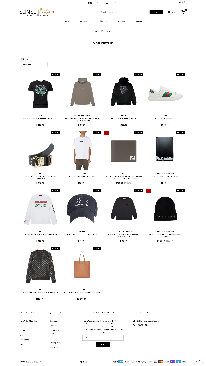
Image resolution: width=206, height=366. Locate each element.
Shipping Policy (55, 342)
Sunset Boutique (32, 362)
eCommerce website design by (68, 362)
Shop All (23, 326)
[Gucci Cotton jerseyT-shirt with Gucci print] (40, 208)
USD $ (182, 2)
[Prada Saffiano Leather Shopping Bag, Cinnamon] (82, 266)
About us (121, 21)
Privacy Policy (55, 347)
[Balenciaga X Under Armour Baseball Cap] (82, 208)
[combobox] (125, 12)
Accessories (24, 340)
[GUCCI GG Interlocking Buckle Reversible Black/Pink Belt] (40, 150)
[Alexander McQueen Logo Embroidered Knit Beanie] (165, 208)
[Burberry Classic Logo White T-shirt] (82, 150)
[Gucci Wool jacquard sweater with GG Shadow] (40, 266)
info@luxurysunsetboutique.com (148, 321)
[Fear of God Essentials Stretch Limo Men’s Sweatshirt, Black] (123, 208)
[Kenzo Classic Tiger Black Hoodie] (123, 92)
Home (66, 21)
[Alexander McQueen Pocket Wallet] (165, 150)
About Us (53, 326)
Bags (21, 335)
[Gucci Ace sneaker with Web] (165, 92)
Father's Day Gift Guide (28, 321)
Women (83, 21)
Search (157, 12)
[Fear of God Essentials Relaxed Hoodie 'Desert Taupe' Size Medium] (82, 92)
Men (102, 21)
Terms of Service (56, 338)
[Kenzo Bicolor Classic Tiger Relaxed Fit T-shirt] (40, 92)
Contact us (140, 21)
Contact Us (54, 321)
